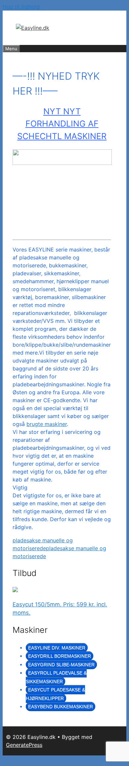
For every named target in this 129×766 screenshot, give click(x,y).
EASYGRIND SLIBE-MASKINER (61, 664)
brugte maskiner (46, 424)
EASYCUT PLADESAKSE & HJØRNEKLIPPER (55, 694)
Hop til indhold (21, 6)
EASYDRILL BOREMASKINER (59, 656)
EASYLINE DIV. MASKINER (56, 647)
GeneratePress (24, 745)
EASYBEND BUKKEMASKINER (60, 706)
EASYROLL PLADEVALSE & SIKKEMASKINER (56, 677)
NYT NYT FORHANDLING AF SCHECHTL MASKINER (62, 123)
